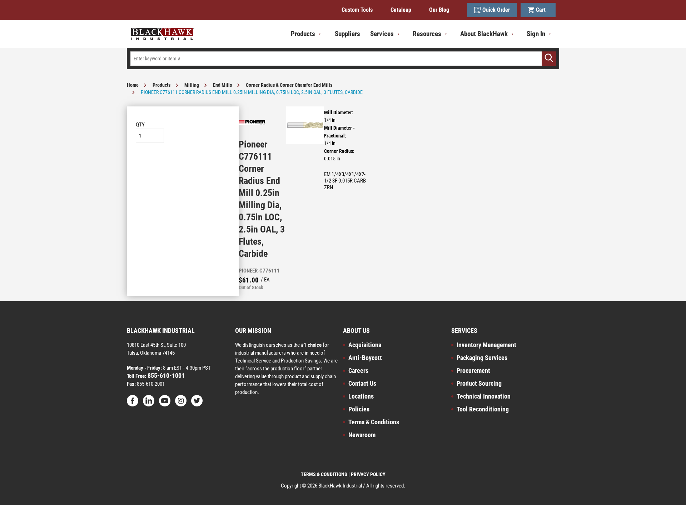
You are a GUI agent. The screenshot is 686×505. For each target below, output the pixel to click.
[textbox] (343, 58)
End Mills (222, 85)
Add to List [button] (182, 164)
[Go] (549, 58)
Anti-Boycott (365, 357)
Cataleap (401, 9)
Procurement (473, 370)
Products (161, 85)
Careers (358, 370)
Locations (361, 396)
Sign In (536, 34)
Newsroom (362, 435)
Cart (542, 9)
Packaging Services (482, 357)
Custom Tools (357, 9)
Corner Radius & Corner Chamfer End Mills (289, 85)
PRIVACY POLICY (368, 474)
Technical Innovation (484, 396)
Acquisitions (364, 345)
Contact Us (362, 383)
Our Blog (439, 9)
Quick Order (496, 9)
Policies (358, 409)
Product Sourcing (479, 383)
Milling (191, 85)
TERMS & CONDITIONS (324, 474)
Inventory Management (486, 345)
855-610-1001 (165, 375)
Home (133, 85)
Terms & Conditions (373, 422)
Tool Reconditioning (483, 409)
